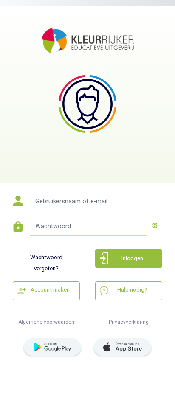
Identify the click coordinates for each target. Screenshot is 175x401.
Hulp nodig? (132, 289)
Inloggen (132, 258)
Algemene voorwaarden (46, 322)
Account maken (50, 289)
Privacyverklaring (129, 322)
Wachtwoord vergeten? (46, 261)
